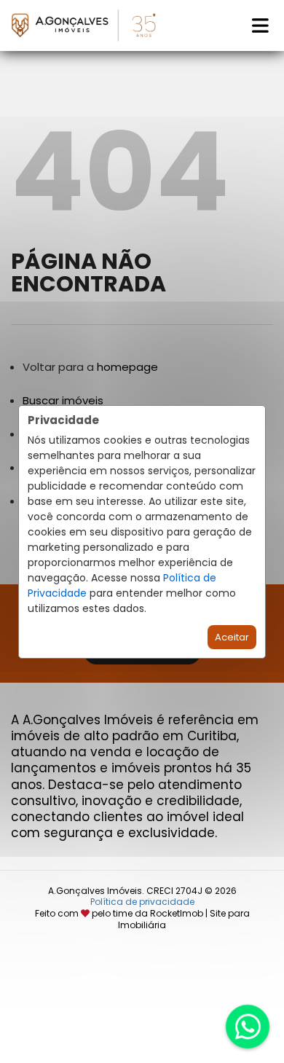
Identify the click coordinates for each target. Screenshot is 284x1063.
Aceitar (232, 637)
